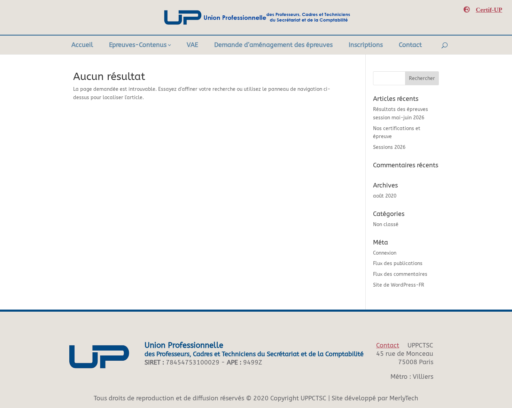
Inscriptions (366, 45)
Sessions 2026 (389, 147)
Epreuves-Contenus (137, 45)
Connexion (384, 253)
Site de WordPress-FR (398, 285)
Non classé (385, 224)
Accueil (82, 45)
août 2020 (384, 196)
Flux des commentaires (400, 274)
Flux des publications (397, 263)
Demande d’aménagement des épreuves (273, 45)
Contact (410, 45)
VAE (192, 45)
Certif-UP (489, 9)
